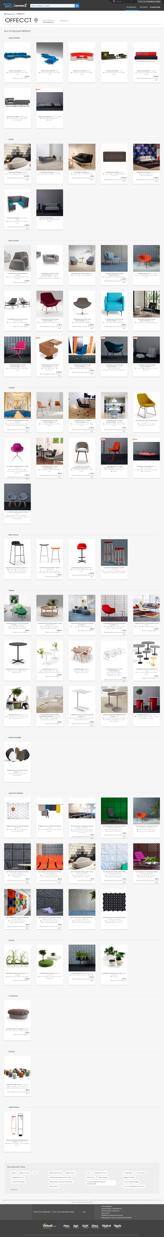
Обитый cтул (91, 1177)
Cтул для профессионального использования (96, 1183)
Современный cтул (18, 1177)
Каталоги (144, 7)
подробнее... (14, 1189)
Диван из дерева (129, 1177)
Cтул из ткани (140, 1173)
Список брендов (106, 1206)
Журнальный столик (55, 1173)
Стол (88, 1173)
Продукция (131, 7)
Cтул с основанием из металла (134, 1186)
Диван (14, 1173)
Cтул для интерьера (18, 1182)
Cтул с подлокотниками (131, 1182)
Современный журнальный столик (60, 1177)
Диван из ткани (24, 1173)
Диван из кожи (103, 1177)
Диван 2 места (70, 1173)
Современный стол (100, 1173)
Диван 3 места (53, 1186)
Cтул (34, 1173)
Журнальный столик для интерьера (60, 1182)
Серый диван (128, 1173)
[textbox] (52, 6)
